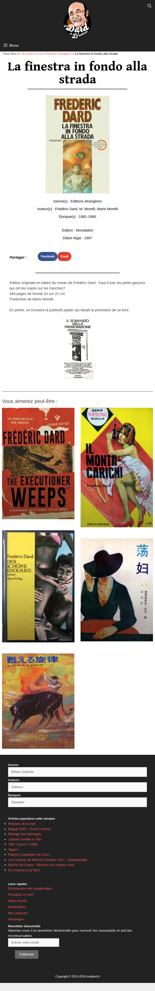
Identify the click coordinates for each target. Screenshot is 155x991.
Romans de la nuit (21, 824)
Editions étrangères (59, 53)
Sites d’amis (17, 901)
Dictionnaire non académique (30, 888)
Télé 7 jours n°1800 (22, 844)
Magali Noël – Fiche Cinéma (29, 829)
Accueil (27, 53)
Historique (15, 919)
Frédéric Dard (66, 209)
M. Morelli (87, 209)
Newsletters (17, 907)
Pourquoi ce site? (21, 895)
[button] (48, 256)
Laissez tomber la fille (24, 839)
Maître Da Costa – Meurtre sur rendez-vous (41, 865)
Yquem (13, 850)
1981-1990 (87, 217)
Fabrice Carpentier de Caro (28, 855)
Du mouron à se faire (24, 870)
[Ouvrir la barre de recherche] (149, 6)
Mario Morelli (107, 209)
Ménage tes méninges (24, 834)
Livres (39, 53)
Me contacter (18, 913)
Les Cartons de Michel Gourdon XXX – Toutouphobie (47, 860)
